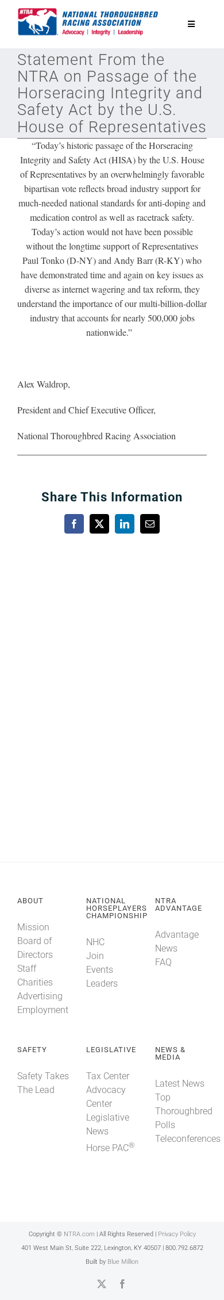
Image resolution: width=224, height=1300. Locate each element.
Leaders (102, 983)
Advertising (40, 996)
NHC (95, 942)
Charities (35, 982)
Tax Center (107, 1076)
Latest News (179, 1083)
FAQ (163, 962)
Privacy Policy (177, 1234)
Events (99, 969)
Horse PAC (110, 1147)
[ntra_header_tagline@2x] (88, 11)
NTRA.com (79, 1234)
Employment (42, 1009)
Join (95, 955)
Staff (26, 968)
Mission (33, 927)
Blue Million (122, 1262)
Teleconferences (188, 1138)
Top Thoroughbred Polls (184, 1111)
